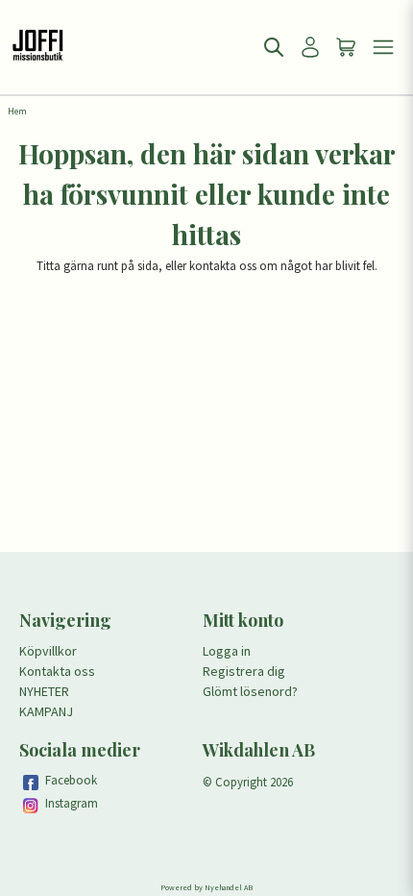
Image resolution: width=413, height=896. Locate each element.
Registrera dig (244, 671)
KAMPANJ (46, 711)
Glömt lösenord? (250, 691)
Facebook (71, 780)
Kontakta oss (57, 671)
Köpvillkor (48, 651)
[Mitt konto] (310, 47)
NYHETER (44, 691)
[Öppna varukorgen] (346, 47)
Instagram (71, 803)
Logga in (227, 651)
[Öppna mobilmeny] (383, 47)
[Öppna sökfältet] (273, 47)
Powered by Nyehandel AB (206, 887)
